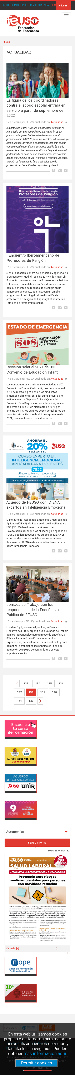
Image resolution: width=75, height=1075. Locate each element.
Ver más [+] (12, 948)
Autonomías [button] (15, 832)
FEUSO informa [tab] (37, 842)
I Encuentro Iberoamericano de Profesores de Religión (32, 258)
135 (49, 683)
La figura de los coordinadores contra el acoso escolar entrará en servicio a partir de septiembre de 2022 (35, 108)
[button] (57, 947)
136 (61, 683)
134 (37, 683)
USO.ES (55, 5)
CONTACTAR (44, 5)
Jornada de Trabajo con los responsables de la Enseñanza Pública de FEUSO (32, 609)
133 (26, 683)
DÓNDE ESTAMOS (28, 5)
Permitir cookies (36, 1062)
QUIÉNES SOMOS (10, 5)
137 (19, 692)
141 (19, 700)
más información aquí (45, 1053)
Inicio (7, 41)
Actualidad (57, 122)
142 (31, 700)
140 (54, 692)
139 (42, 692)
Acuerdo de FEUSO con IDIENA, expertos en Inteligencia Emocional (36, 505)
